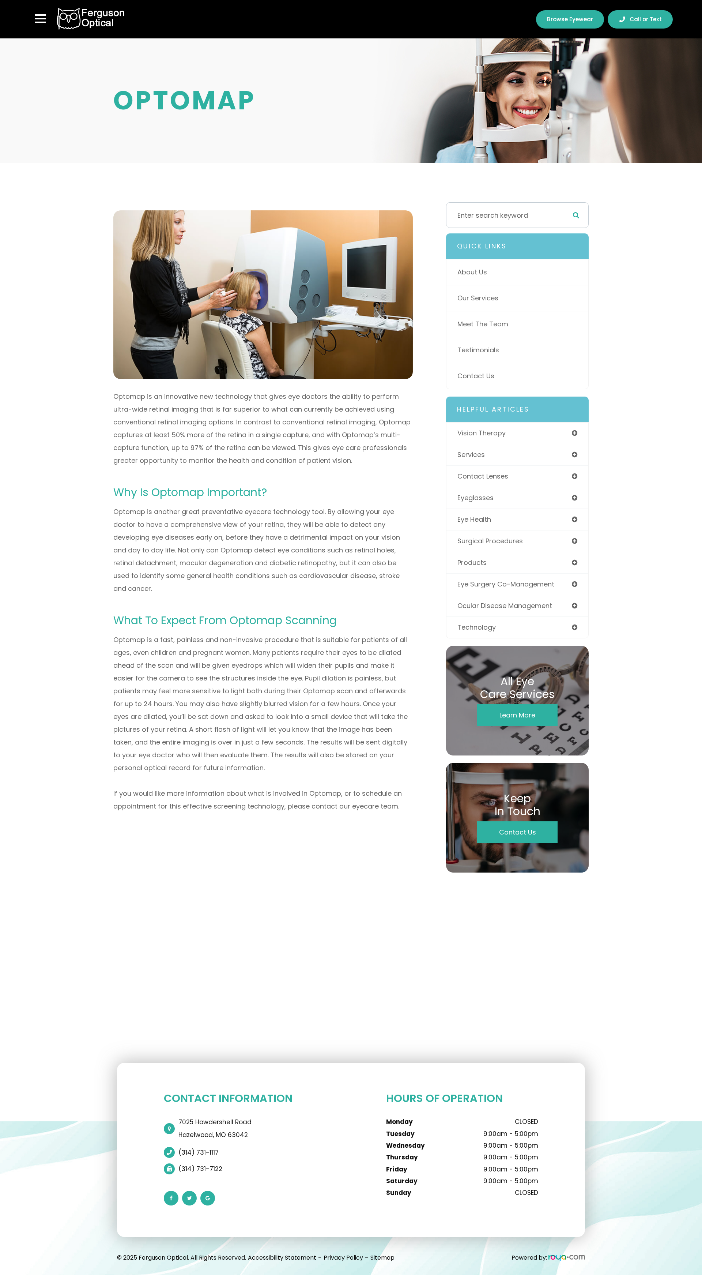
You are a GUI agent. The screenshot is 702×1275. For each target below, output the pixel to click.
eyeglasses (475, 497)
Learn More (517, 715)
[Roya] (566, 1257)
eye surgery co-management (505, 584)
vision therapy (481, 433)
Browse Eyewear (570, 19)
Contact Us (475, 375)
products (472, 562)
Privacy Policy (343, 1257)
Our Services (477, 298)
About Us (472, 272)
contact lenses (482, 476)
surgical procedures (490, 540)
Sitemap (382, 1257)
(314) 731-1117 (198, 1152)
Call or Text (646, 19)
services (471, 454)
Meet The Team (482, 324)
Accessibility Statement (282, 1257)
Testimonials (478, 350)
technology (476, 627)
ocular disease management (504, 605)
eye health (474, 519)
